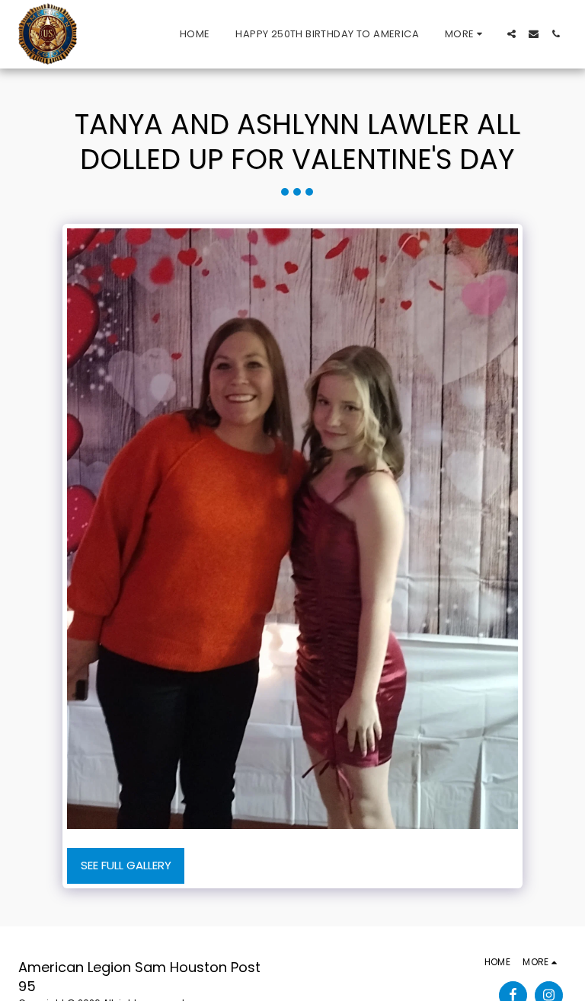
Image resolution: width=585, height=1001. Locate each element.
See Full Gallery (126, 865)
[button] (511, 34)
